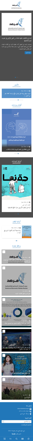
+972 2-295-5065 (24, 411)
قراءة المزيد (28, 53)
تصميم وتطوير (18, 434)
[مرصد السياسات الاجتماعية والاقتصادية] (16, 6)
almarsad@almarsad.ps (23, 409)
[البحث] (16, 438)
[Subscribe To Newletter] (3, 421)
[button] (17, 77)
